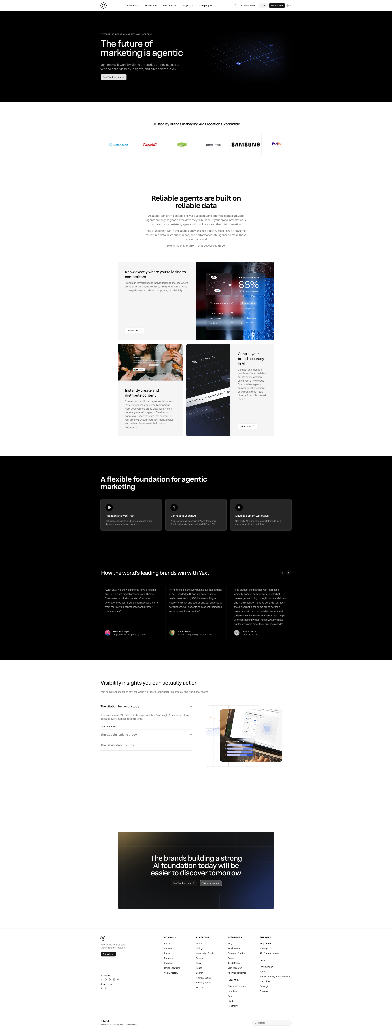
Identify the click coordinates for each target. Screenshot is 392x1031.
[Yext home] (103, 5)
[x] (101, 980)
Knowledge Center (237, 972)
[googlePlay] (106, 988)
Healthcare (233, 991)
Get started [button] (277, 5)
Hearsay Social (203, 977)
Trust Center (234, 963)
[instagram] (105, 979)
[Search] (255, 1023)
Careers (168, 948)
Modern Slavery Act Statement (275, 976)
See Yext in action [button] (112, 77)
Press (167, 953)
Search (199, 972)
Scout (199, 943)
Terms (263, 971)
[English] (289, 5)
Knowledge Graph (204, 953)
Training (264, 948)
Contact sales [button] (248, 5)
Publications (234, 948)
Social (199, 963)
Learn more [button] (132, 330)
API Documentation (269, 953)
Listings (199, 948)
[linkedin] (114, 979)
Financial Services (237, 986)
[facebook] (110, 979)
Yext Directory (171, 972)
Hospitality (233, 1006)
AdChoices (265, 981)
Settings (264, 991)
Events (231, 958)
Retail (231, 996)
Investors (168, 963)
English (106, 1021)
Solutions (149, 5)
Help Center (265, 943)
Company (204, 5)
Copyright (264, 986)
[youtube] (118, 979)
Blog (230, 943)
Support (186, 5)
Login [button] (263, 5)
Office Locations (172, 968)
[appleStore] (101, 988)
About (167, 943)
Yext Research (235, 968)
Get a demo (108, 954)
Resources (168, 5)
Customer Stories (236, 953)
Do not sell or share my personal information (119, 1025)
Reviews (200, 958)
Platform (131, 5)
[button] (235, 5)
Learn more (106, 726)
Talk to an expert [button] (210, 883)
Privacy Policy (266, 966)
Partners (168, 958)
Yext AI (199, 987)
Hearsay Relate (203, 982)
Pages (199, 968)
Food (230, 1001)
